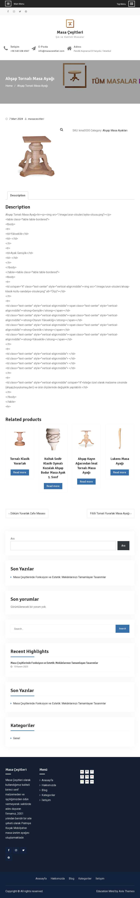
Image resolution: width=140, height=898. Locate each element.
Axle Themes (127, 891)
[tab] (17, 195)
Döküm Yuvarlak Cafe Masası (27, 513)
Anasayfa (47, 780)
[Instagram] (16, 850)
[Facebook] (8, 850)
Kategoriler (48, 795)
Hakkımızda (49, 785)
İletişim (46, 800)
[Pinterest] (8, 857)
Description (17, 195)
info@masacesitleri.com (51, 51)
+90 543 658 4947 (20, 51)
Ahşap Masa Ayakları (115, 130)
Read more (19, 472)
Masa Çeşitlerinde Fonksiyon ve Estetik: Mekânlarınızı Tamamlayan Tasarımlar (59, 577)
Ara (13, 538)
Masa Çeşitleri (70, 32)
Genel (16, 738)
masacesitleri (36, 118)
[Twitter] (23, 850)
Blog (44, 790)
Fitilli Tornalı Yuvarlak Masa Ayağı (110, 513)
